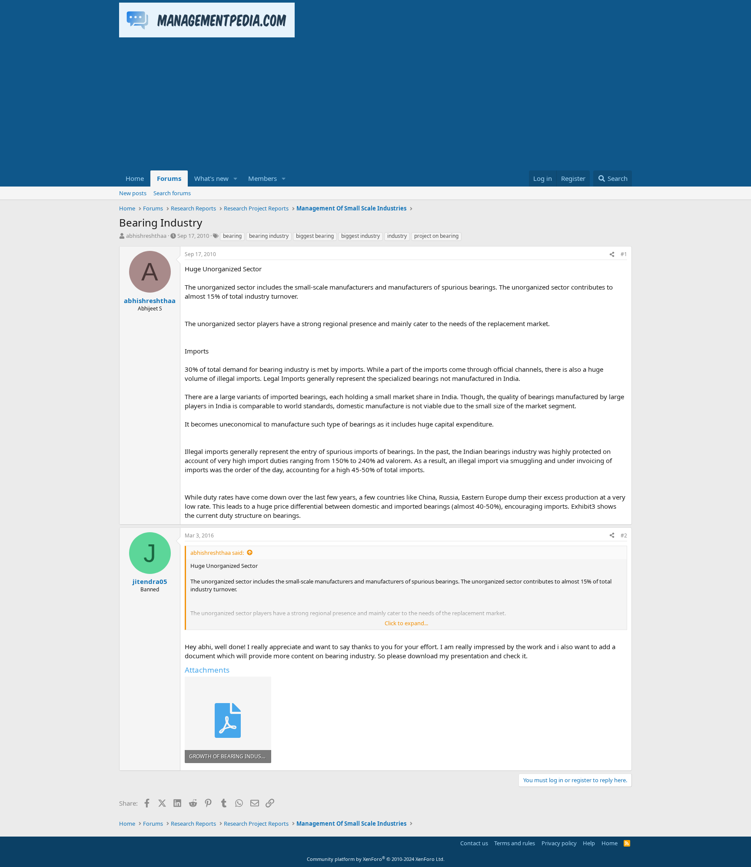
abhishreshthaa (146, 236)
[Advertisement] (375, 105)
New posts (132, 193)
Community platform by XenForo (376, 859)
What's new (211, 178)
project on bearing (436, 236)
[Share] (612, 255)
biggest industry (360, 236)
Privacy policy (559, 843)
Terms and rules (514, 843)
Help (589, 843)
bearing (232, 236)
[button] (235, 178)
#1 (624, 254)
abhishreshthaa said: (217, 553)
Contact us (474, 843)
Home (135, 178)
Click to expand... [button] (406, 623)
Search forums (172, 193)
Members (262, 178)
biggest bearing (315, 236)
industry (397, 236)
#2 (624, 535)
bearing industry (269, 236)
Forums (169, 178)
